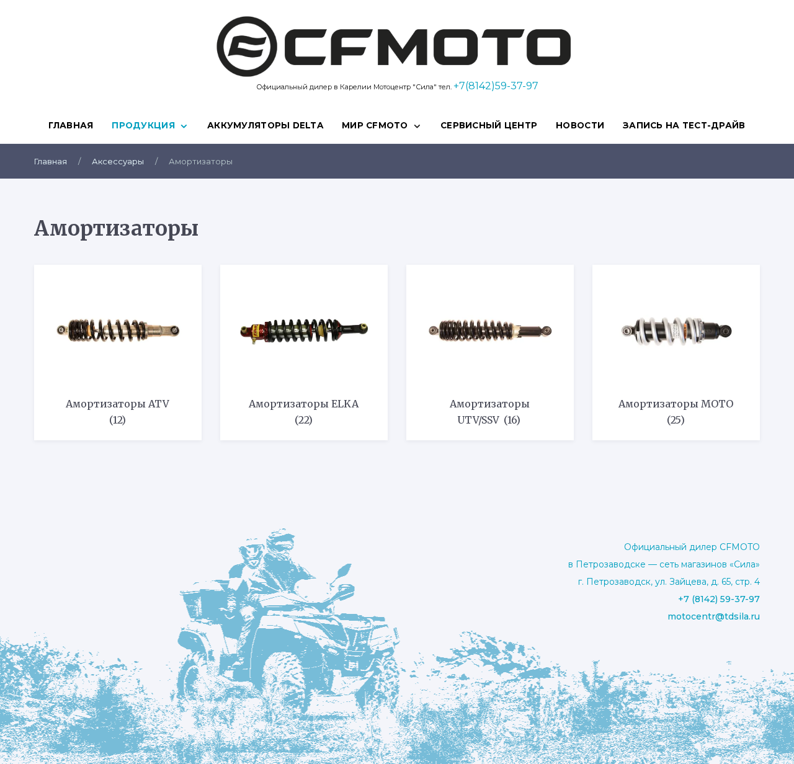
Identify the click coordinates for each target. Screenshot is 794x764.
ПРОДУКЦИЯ (143, 125)
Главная (70, 125)
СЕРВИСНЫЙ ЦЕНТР (488, 125)
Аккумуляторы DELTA (265, 125)
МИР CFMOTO (375, 125)
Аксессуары (118, 161)
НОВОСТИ (580, 125)
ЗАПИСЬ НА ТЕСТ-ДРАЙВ (684, 125)
